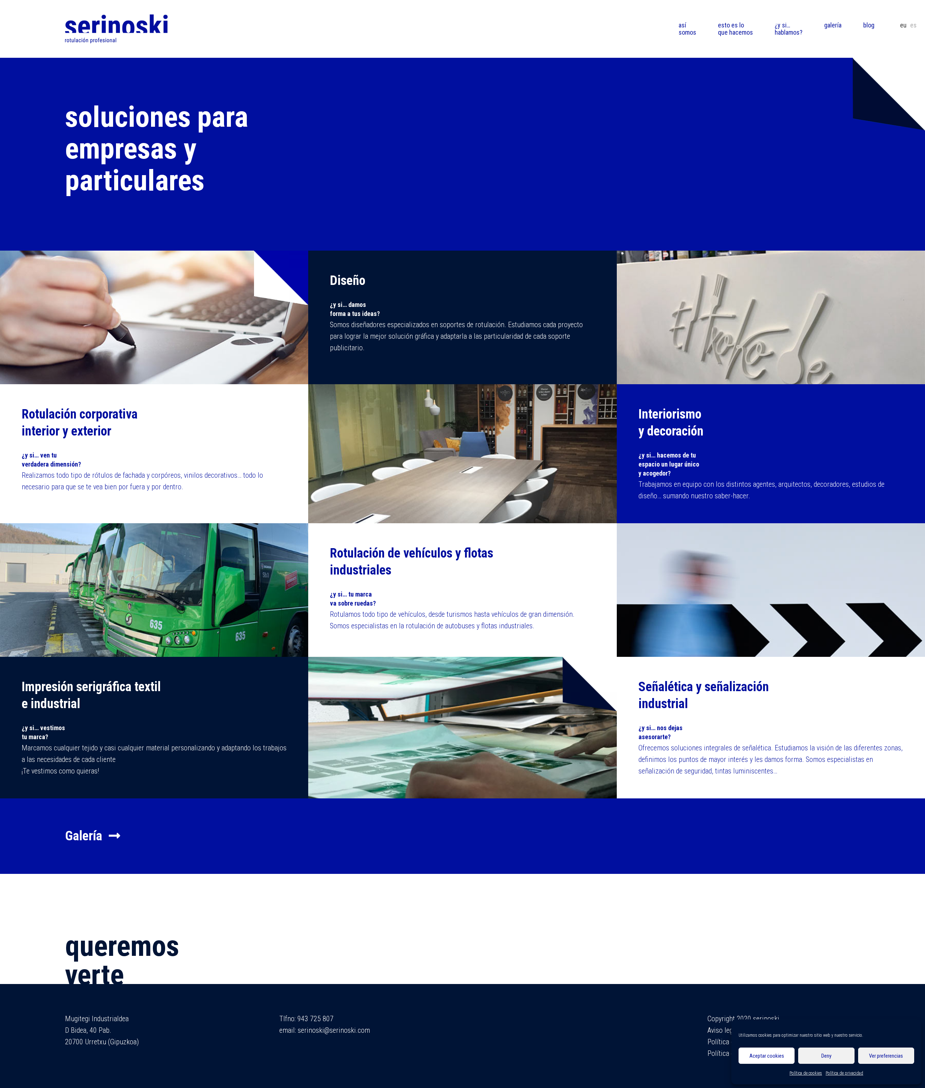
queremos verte (122, 960)
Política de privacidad (844, 1073)
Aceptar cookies (766, 1056)
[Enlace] (116, 28)
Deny (826, 1056)
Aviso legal (722, 1030)
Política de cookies (806, 1073)
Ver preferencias (886, 1056)
